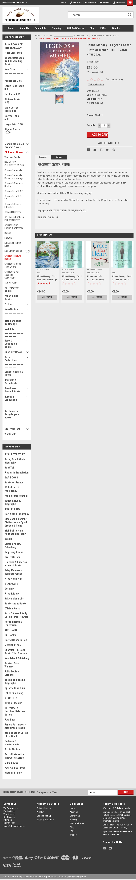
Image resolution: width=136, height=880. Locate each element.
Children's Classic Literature (12, 206)
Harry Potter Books (11, 289)
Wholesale (10, 434)
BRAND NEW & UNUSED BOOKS (105, 36)
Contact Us (40, 28)
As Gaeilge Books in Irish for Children (14, 218)
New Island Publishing (16, 658)
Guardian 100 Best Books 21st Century (15, 651)
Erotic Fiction (12, 749)
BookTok (9, 467)
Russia (8, 538)
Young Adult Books (11, 297)
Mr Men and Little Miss (12, 244)
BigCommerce (50, 877)
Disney (7, 232)
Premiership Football (16, 495)
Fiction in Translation (16, 472)
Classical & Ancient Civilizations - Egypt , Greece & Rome (16, 522)
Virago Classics (13, 703)
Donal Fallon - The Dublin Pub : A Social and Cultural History (117, 826)
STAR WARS (11, 583)
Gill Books (10, 635)
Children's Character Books (14, 185)
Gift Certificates (75, 28)
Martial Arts (11, 762)
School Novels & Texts (13, 373)
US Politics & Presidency (11, 489)
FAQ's (103, 28)
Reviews (59, 157)
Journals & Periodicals (10, 381)
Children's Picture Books (12, 257)
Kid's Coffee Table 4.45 (11, 109)
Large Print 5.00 (13, 124)
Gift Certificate (90, 2)
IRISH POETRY (12, 509)
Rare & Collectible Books (10, 343)
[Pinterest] (113, 149)
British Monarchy (14, 598)
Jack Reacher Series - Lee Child (16, 734)
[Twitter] (107, 149)
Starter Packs (11, 282)
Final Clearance (13, 52)
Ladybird (8, 237)
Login (39, 816)
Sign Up (47, 816)
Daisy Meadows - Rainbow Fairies (14, 572)
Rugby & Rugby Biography (12, 502)
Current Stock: (95, 115)
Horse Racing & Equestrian (13, 623)
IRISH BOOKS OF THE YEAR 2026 (13, 46)
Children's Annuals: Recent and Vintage (13, 177)
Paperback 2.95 (13, 80)
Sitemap (30, 877)
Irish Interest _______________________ (13, 332)
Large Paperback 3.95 (14, 87)
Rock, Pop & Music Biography (14, 461)
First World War (13, 578)
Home (10, 28)
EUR (62, 2)
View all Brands (13, 772)
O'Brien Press (12, 608)
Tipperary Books (13, 552)
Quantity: (91, 125)
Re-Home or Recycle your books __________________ (13, 417)
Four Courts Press (14, 767)
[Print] (101, 149)
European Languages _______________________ (13, 401)
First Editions (12, 593)
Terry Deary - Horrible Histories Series (14, 711)
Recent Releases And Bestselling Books (14, 61)
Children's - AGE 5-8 (13, 191)
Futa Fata (9, 719)
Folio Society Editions (11, 673)
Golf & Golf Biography (16, 514)
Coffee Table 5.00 (12, 117)
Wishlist (106, 2)
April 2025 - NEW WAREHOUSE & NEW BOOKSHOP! (117, 833)
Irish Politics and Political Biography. (15, 532)
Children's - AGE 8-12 (13, 198)
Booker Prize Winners (11, 665)
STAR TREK (10, 698)
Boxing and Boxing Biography (14, 681)
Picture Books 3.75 (12, 101)
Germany (9, 588)
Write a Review (96, 84)
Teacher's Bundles (13, 157)
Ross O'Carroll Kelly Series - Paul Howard (16, 615)
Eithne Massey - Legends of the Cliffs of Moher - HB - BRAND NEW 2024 (69, 38)
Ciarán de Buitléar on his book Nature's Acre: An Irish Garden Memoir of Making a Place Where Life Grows (117, 816)
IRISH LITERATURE (14, 454)
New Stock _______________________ (13, 72)
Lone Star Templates (76, 877)
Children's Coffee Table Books (12, 265)
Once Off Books (13, 352)
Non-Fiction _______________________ (13, 312)
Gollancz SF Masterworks (12, 743)
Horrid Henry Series (15, 640)
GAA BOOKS (11, 477)
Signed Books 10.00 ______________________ (13, 134)
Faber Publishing (13, 693)
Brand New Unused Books (12, 390)
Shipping (56, 28)
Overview (43, 157)
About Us (24, 28)
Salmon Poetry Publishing (12, 545)
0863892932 (77, 2)
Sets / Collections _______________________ (13, 362)
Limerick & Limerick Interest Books (15, 564)
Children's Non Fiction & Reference (13, 226)
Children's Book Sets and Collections (11, 274)
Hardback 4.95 (12, 94)
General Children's (12, 212)
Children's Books (13, 152)
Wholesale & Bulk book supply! (116, 808)
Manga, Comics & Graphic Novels (14, 145)
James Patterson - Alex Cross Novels (15, 726)
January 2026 (82, 36)
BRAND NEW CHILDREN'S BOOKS (14, 164)
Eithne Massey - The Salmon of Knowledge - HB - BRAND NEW (47, 279)
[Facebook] (88, 149)
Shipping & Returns (45, 819)
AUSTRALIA (11, 630)
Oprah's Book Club (14, 688)
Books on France (14, 482)
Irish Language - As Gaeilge (13, 322)
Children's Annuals (13, 170)
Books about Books (15, 603)
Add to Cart (47, 297)
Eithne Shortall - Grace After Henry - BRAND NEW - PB (96, 279)
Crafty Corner (12, 429)
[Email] (95, 149)
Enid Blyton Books (13, 250)
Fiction (8, 304)
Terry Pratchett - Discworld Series (14, 756)
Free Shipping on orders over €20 (14, 2)
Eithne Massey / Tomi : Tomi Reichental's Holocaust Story (122, 279)
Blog (92, 28)
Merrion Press (12, 645)
